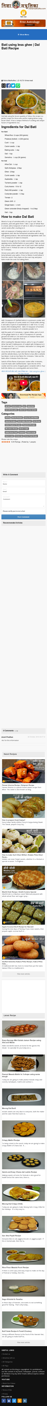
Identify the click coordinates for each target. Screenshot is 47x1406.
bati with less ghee (11, 410)
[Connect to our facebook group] (9, 1401)
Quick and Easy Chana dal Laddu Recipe (19, 1172)
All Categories (7, 1362)
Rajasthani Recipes (29, 425)
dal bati (7, 406)
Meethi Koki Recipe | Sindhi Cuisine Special (19, 892)
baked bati (30, 406)
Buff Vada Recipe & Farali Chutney (17, 1331)
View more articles (23, 974)
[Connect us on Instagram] (25, 1401)
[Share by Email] (3, 85)
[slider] (5, 442)
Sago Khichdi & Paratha (12, 1299)
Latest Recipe (10, 1015)
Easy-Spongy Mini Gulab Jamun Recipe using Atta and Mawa (21, 1041)
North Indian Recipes (24, 421)
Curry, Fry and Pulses (31, 417)
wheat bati (22, 410)
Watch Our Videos (9, 1383)
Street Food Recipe (31, 436)
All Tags (5, 1366)
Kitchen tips (19, 436)
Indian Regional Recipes (13, 425)
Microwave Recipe (11, 429)
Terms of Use (7, 1390)
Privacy (5, 1394)
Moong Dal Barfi (9, 1108)
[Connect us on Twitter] (14, 1401)
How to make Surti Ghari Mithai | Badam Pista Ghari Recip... (22, 856)
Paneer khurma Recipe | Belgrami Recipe (18, 785)
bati (24, 406)
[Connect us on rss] (19, 1401)
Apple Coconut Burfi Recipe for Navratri (18, 927)
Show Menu (24, 34)
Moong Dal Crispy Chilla (12, 1204)
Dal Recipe (36, 421)
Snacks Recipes (10, 421)
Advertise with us (9, 1358)
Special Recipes (17, 417)
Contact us (6, 1354)
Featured (22, 432)
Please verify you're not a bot (14, 511)
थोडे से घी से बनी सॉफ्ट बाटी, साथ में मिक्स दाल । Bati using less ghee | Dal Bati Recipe (24, 372)
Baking (7, 417)
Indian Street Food (11, 432)
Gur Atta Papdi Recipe (11, 1235)
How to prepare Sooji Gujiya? (13, 820)
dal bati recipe (16, 406)
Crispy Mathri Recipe (11, 1140)
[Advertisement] (23, 60)
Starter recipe (23, 429)
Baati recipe (9, 436)
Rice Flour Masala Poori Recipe (15, 1267)
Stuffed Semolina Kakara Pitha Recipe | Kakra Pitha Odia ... (22, 962)
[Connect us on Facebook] (4, 1401)
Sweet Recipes (10, 754)
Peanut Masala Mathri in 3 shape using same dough (21, 1075)
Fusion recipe (31, 432)
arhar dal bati (32, 410)
